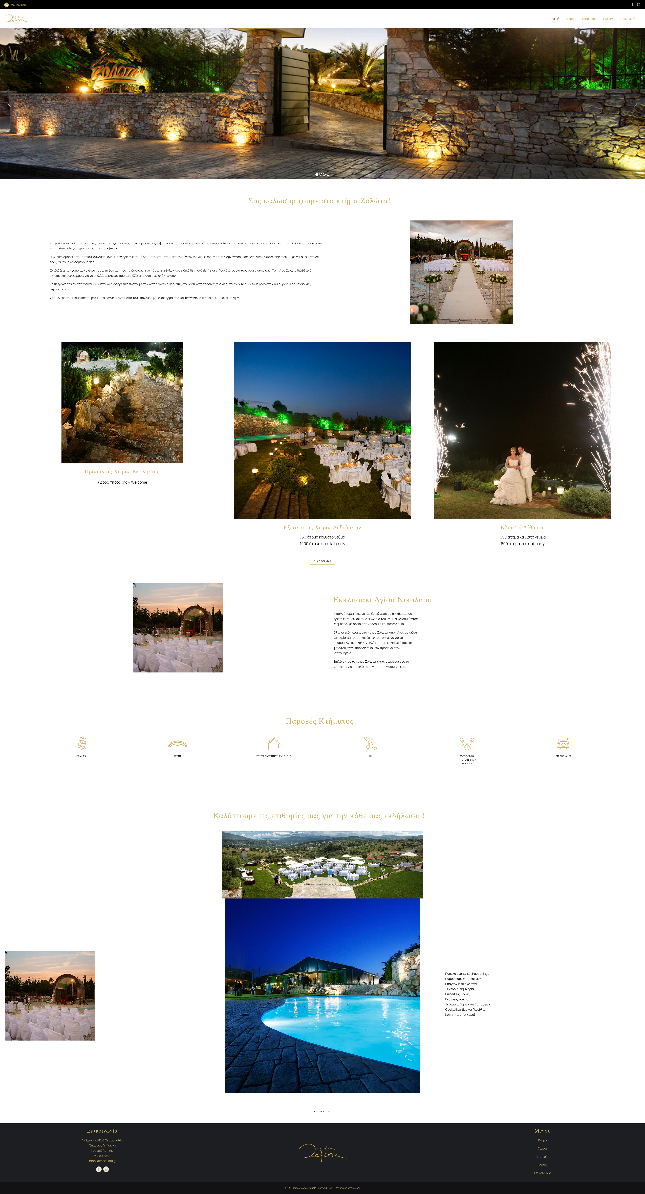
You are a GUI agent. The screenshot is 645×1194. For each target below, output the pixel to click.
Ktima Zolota (299, 1187)
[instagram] (638, 4)
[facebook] (632, 4)
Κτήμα (542, 1140)
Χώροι (542, 1148)
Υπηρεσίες (542, 1157)
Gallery (542, 1165)
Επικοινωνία (542, 1173)
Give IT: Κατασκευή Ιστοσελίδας (344, 1187)
